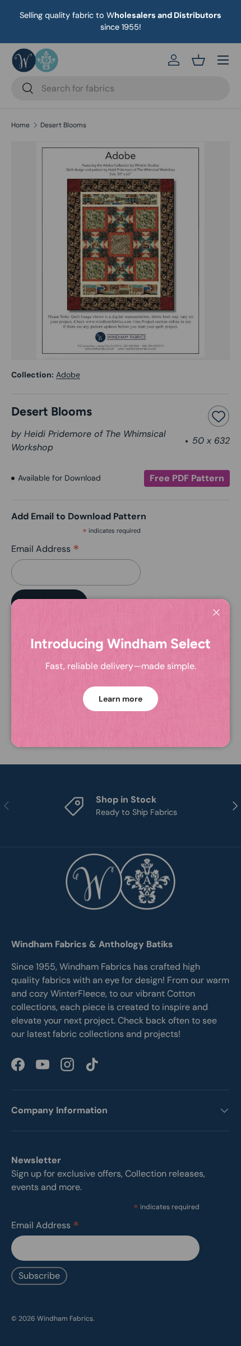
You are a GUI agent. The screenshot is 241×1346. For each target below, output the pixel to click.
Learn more (120, 699)
